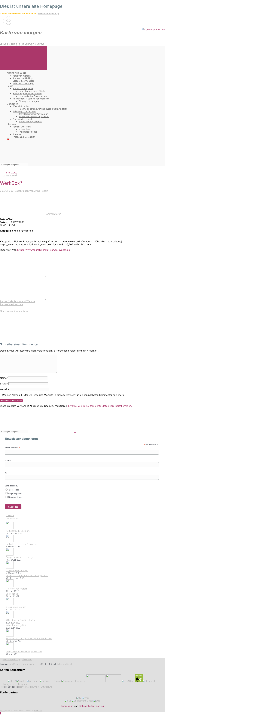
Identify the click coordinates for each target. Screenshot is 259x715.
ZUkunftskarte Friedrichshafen (20, 620)
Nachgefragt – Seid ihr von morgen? (31, 98)
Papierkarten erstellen (23, 119)
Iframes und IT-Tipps (23, 78)
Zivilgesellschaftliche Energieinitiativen (24, 651)
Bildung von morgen (29, 101)
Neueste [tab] (10, 515)
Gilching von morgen (16, 607)
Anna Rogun (41, 190)
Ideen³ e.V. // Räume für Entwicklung (35, 687)
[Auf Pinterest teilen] (113, 275)
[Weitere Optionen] (68, 298)
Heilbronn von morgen (16, 589)
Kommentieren (53, 213)
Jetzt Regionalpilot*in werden (33, 114)
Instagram (8, 684)
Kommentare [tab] (12, 518)
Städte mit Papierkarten (30, 121)
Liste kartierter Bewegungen (33, 96)
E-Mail (4, 383)
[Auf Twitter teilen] (23, 275)
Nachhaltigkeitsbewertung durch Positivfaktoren (43, 109)
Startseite (11, 172)
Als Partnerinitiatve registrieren (34, 116)
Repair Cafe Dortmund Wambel (17, 301)
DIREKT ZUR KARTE (17, 73)
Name (4, 377)
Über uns (11, 124)
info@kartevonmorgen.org (21, 664)
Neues (10, 86)
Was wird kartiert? (22, 106)
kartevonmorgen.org (48, 13)
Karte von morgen (21, 32)
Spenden (17, 134)
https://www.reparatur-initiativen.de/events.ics (43, 249)
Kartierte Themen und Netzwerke (21, 544)
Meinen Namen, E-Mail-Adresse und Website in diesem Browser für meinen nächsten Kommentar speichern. (63, 394)
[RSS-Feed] (8, 19)
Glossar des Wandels (23, 81)
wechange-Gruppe (11, 659)
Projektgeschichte (28, 131)
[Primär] (23, 58)
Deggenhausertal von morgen (20, 557)
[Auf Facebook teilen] (68, 275)
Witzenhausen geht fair (17, 625)
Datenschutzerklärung (91, 706)
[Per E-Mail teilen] (23, 298)
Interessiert (13, 490)
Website (4, 389)
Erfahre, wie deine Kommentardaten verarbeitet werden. (100, 405)
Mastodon (27, 659)
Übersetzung (12, 594)
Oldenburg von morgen (17, 570)
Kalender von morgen (23, 83)
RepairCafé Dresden (11, 304)
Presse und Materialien (24, 137)
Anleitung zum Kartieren (24, 111)
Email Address (12, 447)
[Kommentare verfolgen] (22, 338)
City (7, 473)
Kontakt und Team (22, 126)
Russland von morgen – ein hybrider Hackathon (29, 638)
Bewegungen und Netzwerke (27, 93)
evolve (2, 711)
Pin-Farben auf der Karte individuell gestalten (27, 575)
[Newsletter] (8, 22)
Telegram (22, 684)
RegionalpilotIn (15, 493)
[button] (0, 713)
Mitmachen (12, 103)
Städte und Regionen (23, 88)
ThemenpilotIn (15, 497)
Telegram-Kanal (64, 664)
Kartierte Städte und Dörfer (18, 531)
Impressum (67, 706)
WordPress (38, 711)
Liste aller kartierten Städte (32, 91)
